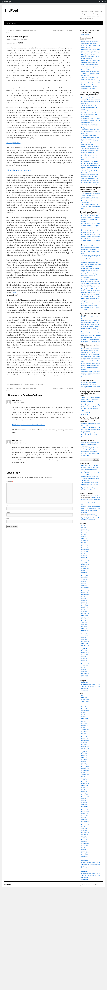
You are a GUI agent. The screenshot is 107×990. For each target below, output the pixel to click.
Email (8, 512)
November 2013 (85, 664)
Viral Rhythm (84, 446)
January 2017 (84, 628)
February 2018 (85, 613)
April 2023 (84, 555)
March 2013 (84, 671)
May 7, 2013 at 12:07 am (19, 443)
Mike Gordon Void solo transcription (18, 170)
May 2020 (83, 583)
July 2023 (83, 553)
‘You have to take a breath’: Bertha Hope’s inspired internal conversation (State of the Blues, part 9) (90, 142)
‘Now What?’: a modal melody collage (90, 287)
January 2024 (84, 544)
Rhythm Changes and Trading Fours (90, 268)
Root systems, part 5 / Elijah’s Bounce (90, 341)
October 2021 (84, 570)
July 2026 (83, 525)
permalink (40, 384)
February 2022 (85, 564)
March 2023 (84, 557)
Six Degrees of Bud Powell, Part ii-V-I (90, 292)
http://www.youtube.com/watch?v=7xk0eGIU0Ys (28, 425)
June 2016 (83, 637)
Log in (83, 695)
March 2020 (84, 585)
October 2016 (84, 634)
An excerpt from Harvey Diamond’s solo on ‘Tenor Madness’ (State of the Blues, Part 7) (90, 131)
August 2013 (84, 665)
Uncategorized (24, 384)
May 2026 (83, 527)
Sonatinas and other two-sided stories (90, 371)
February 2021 (85, 576)
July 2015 (83, 647)
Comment (9, 481)
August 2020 (84, 579)
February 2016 (85, 641)
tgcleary (26, 39)
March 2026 (84, 529)
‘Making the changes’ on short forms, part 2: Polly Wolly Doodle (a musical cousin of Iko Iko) (90, 429)
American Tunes (85, 455)
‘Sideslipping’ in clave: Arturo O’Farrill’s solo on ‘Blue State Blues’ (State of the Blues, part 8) (90, 137)
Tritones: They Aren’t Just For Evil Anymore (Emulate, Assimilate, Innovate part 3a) (90, 68)
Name (8, 505)
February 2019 (85, 604)
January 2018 (84, 615)
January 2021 (84, 577)
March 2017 (84, 624)
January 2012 (84, 677)
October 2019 (84, 592)
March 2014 (84, 660)
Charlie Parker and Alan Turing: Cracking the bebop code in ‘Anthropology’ (89, 275)
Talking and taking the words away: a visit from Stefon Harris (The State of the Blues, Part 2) (90, 101)
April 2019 (84, 600)
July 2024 (83, 542)
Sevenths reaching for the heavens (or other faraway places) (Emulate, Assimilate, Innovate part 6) (90, 86)
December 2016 (85, 630)
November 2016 (85, 632)
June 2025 (83, 536)
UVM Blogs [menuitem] (7, 1)
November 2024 (85, 540)
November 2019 (85, 591)
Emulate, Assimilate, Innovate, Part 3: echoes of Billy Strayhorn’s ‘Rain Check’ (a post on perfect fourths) (90, 62)
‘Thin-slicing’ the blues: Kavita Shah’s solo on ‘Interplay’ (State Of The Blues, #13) (90, 170)
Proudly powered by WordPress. (90, 884)
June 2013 (83, 669)
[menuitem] (105, 1)
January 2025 (84, 538)
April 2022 (84, 562)
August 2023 (84, 551)
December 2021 (85, 566)
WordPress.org (85, 701)
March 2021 (84, 574)
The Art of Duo (94, 495)
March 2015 (84, 650)
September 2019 (85, 594)
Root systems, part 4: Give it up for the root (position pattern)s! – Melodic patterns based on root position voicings (91, 337)
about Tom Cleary (12, 23)
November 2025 (85, 531)
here (14, 292)
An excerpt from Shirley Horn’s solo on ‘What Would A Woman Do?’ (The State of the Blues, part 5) (90, 120)
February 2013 (85, 673)
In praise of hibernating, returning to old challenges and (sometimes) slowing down (90, 517)
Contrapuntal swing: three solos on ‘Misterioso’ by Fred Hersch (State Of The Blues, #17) (90, 478)
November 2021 (85, 568)
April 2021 (84, 572)
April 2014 (84, 658)
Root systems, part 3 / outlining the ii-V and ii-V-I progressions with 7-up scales (90, 331)
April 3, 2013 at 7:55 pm (19, 403)
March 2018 (84, 611)
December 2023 (85, 546)
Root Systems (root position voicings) (90, 684)
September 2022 (85, 561)
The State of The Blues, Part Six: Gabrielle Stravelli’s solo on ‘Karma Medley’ (90, 126)
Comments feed (85, 699)
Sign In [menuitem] (101, 1)
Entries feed (84, 697)
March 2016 (84, 639)
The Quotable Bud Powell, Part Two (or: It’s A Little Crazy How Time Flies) (90, 484)
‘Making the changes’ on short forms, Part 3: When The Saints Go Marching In (90, 434)
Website (8, 519)
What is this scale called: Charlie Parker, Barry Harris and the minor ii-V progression (90, 307)
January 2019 (84, 606)
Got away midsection (13, 143)
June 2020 (83, 581)
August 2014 (84, 654)
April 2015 (84, 649)
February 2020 (85, 587)
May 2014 (83, 656)
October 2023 (84, 548)
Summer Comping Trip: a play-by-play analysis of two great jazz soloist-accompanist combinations (90, 399)
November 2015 (85, 645)
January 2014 (84, 662)
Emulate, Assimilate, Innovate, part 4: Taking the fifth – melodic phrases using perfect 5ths (90, 73)
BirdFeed (11, 10)
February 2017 (85, 626)
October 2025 (84, 533)
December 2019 (85, 589)
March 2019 (84, 602)
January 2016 (84, 643)
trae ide (83, 506)
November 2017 (85, 617)
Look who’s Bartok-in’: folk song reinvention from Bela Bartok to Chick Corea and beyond (91, 375)
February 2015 (85, 652)
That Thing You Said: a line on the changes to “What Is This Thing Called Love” (90, 206)
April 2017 (84, 622)
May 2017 (83, 621)
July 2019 (83, 596)
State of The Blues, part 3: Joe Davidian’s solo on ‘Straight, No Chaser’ (89, 107)
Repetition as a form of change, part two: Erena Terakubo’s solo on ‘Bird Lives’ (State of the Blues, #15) (90, 182)
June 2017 (83, 619)
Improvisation (84, 682)
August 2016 (84, 635)
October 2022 (84, 559)
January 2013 (84, 675)
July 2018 (83, 609)
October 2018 (84, 607)
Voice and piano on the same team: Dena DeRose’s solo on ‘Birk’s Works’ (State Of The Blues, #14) (89, 176)
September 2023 (85, 549)
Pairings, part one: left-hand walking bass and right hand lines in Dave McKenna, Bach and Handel (90, 350)
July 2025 (83, 534)
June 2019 (83, 598)
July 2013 (83, 667)
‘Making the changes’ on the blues (62, 30)
